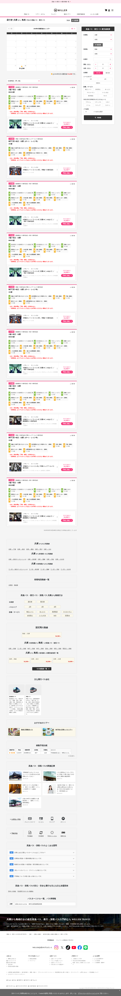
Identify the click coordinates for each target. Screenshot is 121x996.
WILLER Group (11, 986)
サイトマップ (74, 972)
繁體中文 (20, 980)
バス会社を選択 (98, 111)
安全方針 (10, 964)
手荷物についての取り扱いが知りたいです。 (28, 876)
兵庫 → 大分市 (59, 559)
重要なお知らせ (12, 958)
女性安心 (30, 615)
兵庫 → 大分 (47, 549)
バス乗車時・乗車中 (99, 962)
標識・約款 (33, 972)
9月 (72, 28)
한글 (15, 980)
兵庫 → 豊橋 (41, 559)
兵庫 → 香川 (38, 549)
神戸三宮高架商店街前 (35, 904)
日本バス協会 (12, 891)
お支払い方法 (16, 819)
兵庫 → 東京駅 (32, 559)
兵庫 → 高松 (50, 559)
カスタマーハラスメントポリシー (16, 974)
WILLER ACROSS (43, 986)
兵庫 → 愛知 (30, 549)
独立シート (30, 612)
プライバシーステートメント (45, 972)
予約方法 (14, 833)
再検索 (99, 117)
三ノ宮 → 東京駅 (34, 569)
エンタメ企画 (94, 14)
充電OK (67, 615)
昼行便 (30, 601)
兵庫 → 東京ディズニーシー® (17, 559)
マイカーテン (67, 612)
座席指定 (55, 612)
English (9, 980)
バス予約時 (97, 960)
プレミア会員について (56, 960)
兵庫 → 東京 (21, 549)
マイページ (32, 960)
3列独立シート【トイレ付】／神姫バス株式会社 (38, 170)
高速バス (26, 14)
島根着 (16, 585)
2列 (30, 607)
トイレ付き (42, 615)
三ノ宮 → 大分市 (66, 569)
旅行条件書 (25, 972)
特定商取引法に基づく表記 (62, 972)
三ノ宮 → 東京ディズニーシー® (18, 569)
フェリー (53, 14)
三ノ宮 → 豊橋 (44, 569)
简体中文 (27, 980)
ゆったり (42, 612)
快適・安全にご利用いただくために (81, 963)
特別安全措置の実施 (13, 966)
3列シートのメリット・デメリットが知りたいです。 (31, 870)
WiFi (55, 615)
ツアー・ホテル (40, 14)
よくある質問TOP (98, 958)
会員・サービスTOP (56, 958)
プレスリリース (12, 960)
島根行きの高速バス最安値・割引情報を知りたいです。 (32, 864)
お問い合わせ (83, 972)
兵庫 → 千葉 (12, 549)
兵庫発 (11, 585)
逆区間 (76, 20)
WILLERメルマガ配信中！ (57, 964)
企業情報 (10, 972)
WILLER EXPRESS (22, 986)
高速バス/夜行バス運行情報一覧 (60, 1)
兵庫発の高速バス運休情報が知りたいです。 (28, 858)
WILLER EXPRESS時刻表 (79, 960)
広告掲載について (93, 972)
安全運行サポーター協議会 (25, 891)
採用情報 (17, 972)
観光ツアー (67, 14)
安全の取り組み (12, 962)
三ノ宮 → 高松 (55, 569)
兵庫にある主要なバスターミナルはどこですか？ (30, 852)
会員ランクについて (56, 962)
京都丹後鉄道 (81, 14)
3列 (42, 607)
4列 (55, 607)
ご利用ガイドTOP (77, 958)
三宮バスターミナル (21, 904)
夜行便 (42, 601)
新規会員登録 (33, 958)
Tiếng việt (34, 980)
